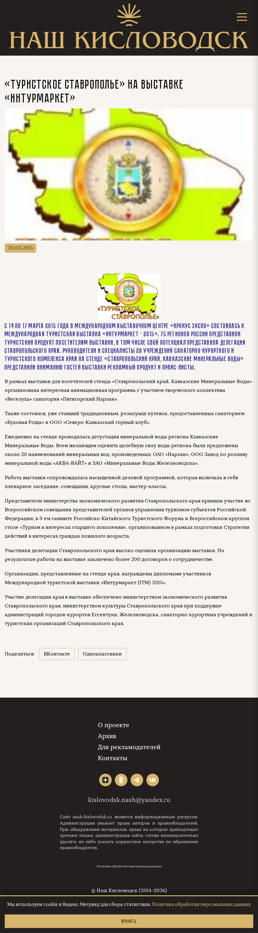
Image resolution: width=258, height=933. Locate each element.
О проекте (113, 725)
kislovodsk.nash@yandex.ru (129, 800)
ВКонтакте (57, 654)
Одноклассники (102, 654)
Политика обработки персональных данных (129, 866)
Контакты (112, 758)
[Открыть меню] (242, 17)
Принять (129, 921)
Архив (107, 736)
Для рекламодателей (129, 747)
